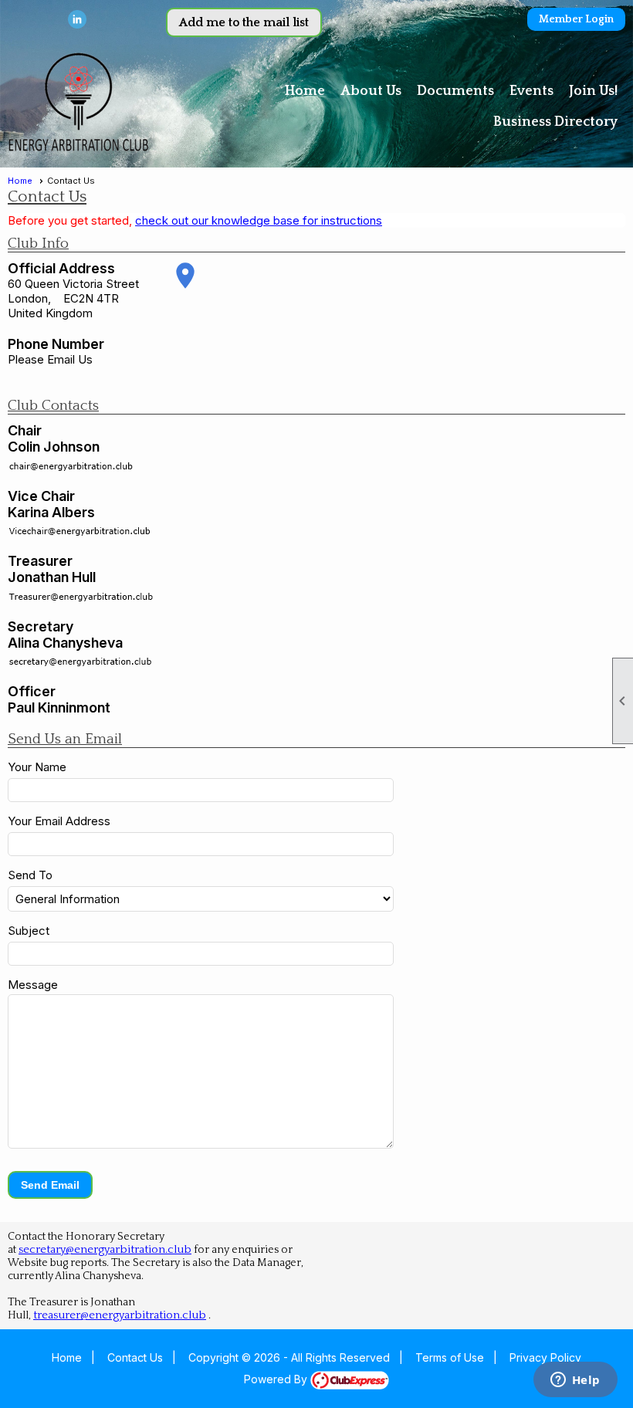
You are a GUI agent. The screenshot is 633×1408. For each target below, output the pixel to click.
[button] (50, 1185)
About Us (370, 91)
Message (33, 984)
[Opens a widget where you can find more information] (575, 1381)
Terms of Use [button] (449, 1357)
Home (305, 91)
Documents (455, 91)
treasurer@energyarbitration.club (119, 1315)
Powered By (277, 1379)
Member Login (576, 19)
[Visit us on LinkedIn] (77, 19)
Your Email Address (59, 821)
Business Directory (555, 122)
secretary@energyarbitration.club (105, 1249)
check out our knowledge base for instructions (258, 220)
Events (531, 91)
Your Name (37, 767)
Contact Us (135, 1357)
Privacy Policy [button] (545, 1357)
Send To (30, 875)
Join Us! (593, 91)
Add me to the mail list (244, 22)
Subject (28, 930)
